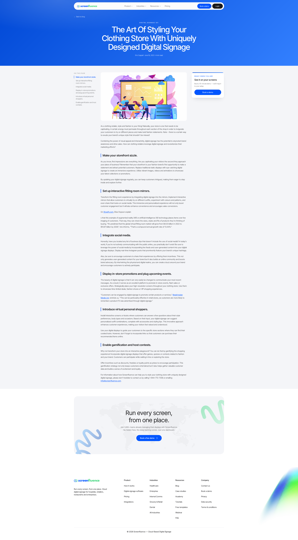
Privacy (204, 496)
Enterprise (154, 491)
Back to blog (79, 17)
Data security (206, 502)
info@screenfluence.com (111, 381)
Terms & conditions (209, 507)
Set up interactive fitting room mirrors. (84, 82)
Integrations (129, 502)
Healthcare (154, 486)
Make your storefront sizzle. (86, 77)
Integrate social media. (83, 87)
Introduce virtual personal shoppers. (84, 97)
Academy (179, 496)
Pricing (126, 496)
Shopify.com (108, 212)
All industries (155, 512)
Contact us (205, 486)
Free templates (181, 507)
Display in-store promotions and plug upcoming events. (85, 91)
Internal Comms (156, 496)
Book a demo (206, 491)
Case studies (180, 491)
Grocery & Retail (156, 502)
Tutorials (178, 502)
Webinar (178, 512)
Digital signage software (133, 491)
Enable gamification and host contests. (86, 103)
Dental (152, 507)
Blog (177, 486)
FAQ (177, 518)
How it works (129, 486)
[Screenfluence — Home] (86, 6)
